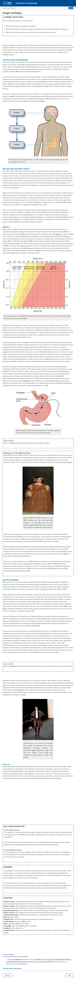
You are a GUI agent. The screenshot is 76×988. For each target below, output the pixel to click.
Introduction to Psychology (26, 3)
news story (14, 666)
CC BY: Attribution (38, 962)
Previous (7, 975)
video (12, 443)
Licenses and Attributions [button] (12, 968)
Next (69, 975)
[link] (42, 101)
